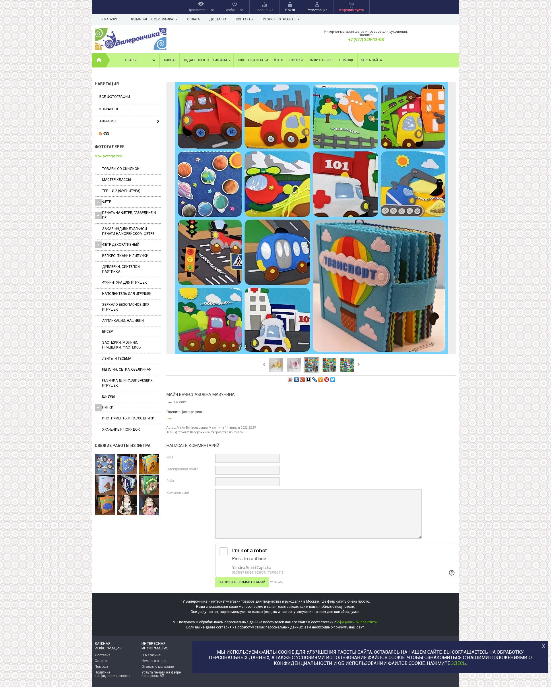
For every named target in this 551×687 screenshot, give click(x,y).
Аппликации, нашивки (123, 321)
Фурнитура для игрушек (124, 282)
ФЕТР (106, 202)
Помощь (346, 60)
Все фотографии (114, 97)
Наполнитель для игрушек (127, 294)
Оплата (193, 19)
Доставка (217, 19)
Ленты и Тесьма (116, 359)
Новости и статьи (252, 60)
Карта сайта (371, 60)
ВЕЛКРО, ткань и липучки (125, 256)
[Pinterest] (327, 379)
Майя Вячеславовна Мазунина (200, 427)
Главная (169, 60)
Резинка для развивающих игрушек (127, 382)
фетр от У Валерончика (192, 432)
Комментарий (177, 493)
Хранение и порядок (121, 429)
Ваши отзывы (321, 60)
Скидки (296, 60)
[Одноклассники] (321, 379)
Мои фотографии (108, 156)
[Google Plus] (303, 379)
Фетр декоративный (120, 245)
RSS (105, 133)
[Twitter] (333, 379)
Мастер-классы (116, 180)
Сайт (170, 481)
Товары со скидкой (120, 169)
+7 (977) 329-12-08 (366, 39)
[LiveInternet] (309, 379)
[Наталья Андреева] (105, 464)
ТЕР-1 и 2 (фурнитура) (121, 191)
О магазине (110, 19)
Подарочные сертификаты (154, 19)
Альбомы (107, 121)
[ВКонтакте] (297, 379)
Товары (130, 60)
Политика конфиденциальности (113, 674)
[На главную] (99, 60)
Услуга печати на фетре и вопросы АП (161, 674)
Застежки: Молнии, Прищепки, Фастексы (121, 344)
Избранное (109, 109)
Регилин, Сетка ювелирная (126, 369)
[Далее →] (311, 353)
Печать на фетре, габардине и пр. (129, 215)
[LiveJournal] (315, 379)
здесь (458, 663)
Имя (169, 457)
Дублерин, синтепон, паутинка (121, 269)
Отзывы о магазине (157, 667)
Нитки (107, 407)
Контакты (244, 19)
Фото (278, 60)
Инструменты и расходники (128, 418)
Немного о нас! (153, 661)
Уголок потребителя (281, 19)
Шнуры (108, 396)
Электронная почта (182, 469)
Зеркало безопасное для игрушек (126, 307)
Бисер (107, 332)
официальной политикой (357, 622)
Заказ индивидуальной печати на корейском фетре (128, 231)
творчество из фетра (227, 432)
